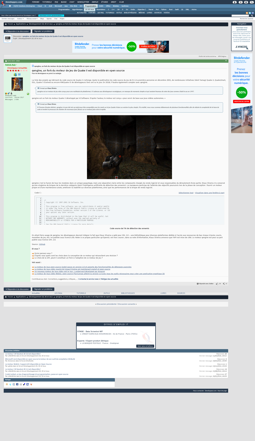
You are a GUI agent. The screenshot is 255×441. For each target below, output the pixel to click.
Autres (194, 10)
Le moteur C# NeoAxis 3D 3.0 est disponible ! (23, 354)
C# (118, 10)
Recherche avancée (246, 18)
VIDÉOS (167, 13)
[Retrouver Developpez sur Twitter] (250, 13)
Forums (35, 2)
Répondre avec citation (206, 284)
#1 (226, 61)
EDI (81, 6)
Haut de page (222, 391)
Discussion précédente (106, 304)
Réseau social (31, 18)
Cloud (40, 6)
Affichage (221, 56)
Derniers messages (8, 18)
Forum (10, 24)
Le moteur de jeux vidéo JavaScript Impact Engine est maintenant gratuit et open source (72, 269)
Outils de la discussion (207, 56)
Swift (177, 10)
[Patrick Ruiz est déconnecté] (17, 84)
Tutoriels (47, 2)
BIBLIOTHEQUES (128, 293)
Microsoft (58, 6)
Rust (170, 10)
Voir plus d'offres (145, 346)
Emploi (95, 2)
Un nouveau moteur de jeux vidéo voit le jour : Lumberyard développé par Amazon (69, 271)
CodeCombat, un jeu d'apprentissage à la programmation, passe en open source (36, 374)
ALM (50, 6)
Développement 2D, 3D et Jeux (41, 24)
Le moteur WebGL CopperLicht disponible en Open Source (28, 364)
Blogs (64, 2)
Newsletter (83, 2)
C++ (113, 10)
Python (163, 10)
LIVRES (149, 13)
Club (121, 2)
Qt (182, 10)
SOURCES (158, 13)
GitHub (42, 244)
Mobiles (116, 6)
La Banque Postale (91, 343)
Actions (19, 18)
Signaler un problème (43, 31)
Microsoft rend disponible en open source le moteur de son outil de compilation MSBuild (40, 359)
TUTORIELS (110, 13)
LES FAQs (58, 293)
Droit (113, 2)
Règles (62, 18)
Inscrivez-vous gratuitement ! (51, 15)
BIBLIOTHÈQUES (130, 13)
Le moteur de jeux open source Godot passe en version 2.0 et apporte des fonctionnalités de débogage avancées (82, 267)
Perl (157, 10)
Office (108, 6)
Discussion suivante (126, 304)
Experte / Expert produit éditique (93, 341)
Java (65, 6)
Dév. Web (73, 6)
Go (127, 10)
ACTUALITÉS (81, 13)
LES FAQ (100, 13)
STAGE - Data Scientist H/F (90, 331)
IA (45, 6)
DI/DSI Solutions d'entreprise (24, 6)
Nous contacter (198, 391)
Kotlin (133, 10)
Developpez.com (210, 391)
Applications (21, 24)
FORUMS (92, 13)
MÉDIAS (142, 13)
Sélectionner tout (186, 193)
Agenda (49, 18)
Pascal (151, 10)
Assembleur (101, 10)
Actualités (36, 293)
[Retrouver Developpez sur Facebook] (253, 13)
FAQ (56, 2)
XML (187, 10)
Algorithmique (77, 10)
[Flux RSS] (247, 13)
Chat (71, 2)
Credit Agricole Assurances (96, 334)
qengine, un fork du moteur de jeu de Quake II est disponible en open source (53, 36)
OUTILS (119, 13)
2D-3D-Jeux (89, 10)
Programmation (90, 6)
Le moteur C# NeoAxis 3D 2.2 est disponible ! (23, 369)
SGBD (101, 6)
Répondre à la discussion (17, 31)
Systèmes (125, 6)
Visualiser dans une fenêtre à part (209, 193)
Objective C (142, 10)
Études (104, 2)
